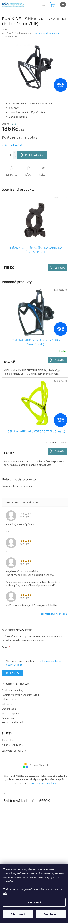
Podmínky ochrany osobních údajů (20, 695)
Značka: (13, 37)
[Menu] (62, 4)
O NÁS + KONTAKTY (12, 745)
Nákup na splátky (11, 713)
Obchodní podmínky (13, 690)
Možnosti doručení (12, 145)
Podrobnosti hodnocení (46, 33)
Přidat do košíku (34, 154)
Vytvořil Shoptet (39, 765)
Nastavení (34, 902)
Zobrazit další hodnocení (53, 614)
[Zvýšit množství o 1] (15, 153)
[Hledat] (43, 4)
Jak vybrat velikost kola (15, 751)
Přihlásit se (12, 672)
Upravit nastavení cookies (42, 783)
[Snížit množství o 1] (15, 157)
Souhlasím (51, 914)
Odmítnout (17, 914)
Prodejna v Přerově (12, 722)
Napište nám (8, 718)
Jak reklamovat (10, 699)
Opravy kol (8, 740)
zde (5, 893)
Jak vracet (7, 704)
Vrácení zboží (9, 709)
